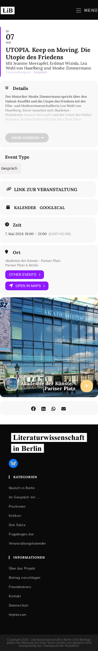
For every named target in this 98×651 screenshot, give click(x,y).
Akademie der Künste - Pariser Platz (33, 261)
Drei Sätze (17, 525)
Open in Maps (28, 286)
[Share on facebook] (33, 408)
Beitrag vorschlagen (24, 578)
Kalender (25, 207)
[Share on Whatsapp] (53, 408)
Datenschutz (19, 605)
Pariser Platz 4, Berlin (21, 265)
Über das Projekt (22, 568)
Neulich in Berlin (22, 488)
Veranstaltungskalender (27, 543)
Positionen (17, 506)
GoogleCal (52, 207)
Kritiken (15, 516)
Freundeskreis (20, 587)
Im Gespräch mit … (24, 497)
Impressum (17, 615)
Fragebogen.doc (21, 534)
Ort (16, 252)
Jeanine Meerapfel (38, 115)
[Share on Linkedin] (43, 408)
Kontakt (15, 596)
